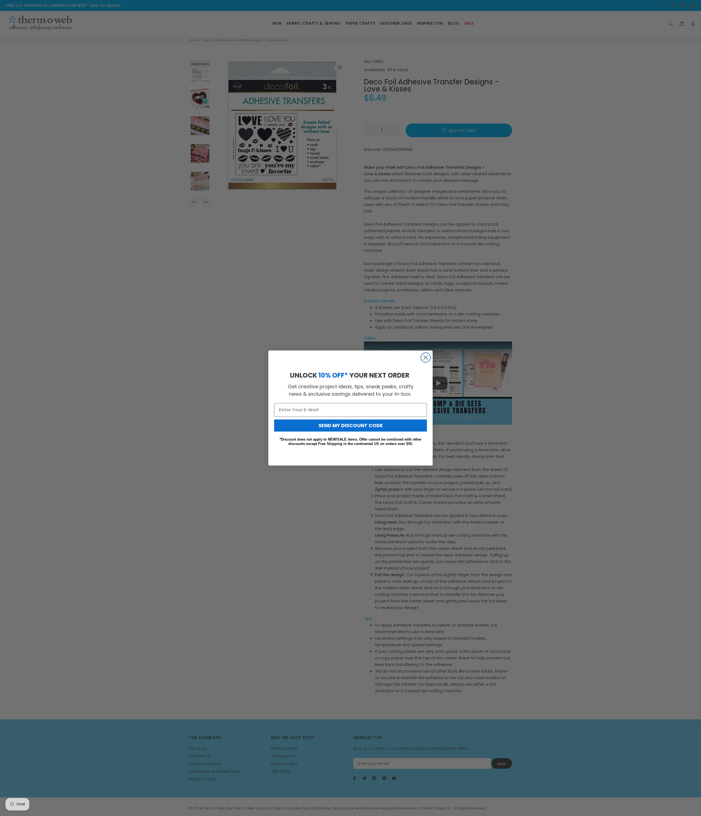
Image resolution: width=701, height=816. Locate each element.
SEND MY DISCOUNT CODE (350, 425)
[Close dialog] (425, 357)
